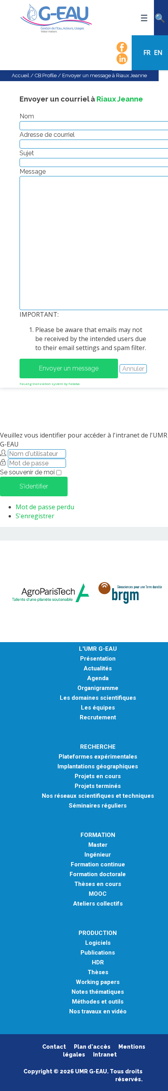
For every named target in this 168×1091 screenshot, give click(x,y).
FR (147, 52)
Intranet (105, 1054)
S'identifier (34, 486)
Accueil (20, 75)
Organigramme (97, 688)
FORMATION (97, 835)
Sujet (27, 153)
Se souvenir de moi (27, 472)
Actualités (98, 669)
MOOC (98, 894)
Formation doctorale (98, 874)
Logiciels (98, 943)
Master (97, 845)
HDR (98, 963)
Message (33, 171)
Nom (27, 116)
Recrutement (98, 718)
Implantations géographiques (97, 767)
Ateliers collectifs (98, 904)
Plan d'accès (92, 1047)
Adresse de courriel (47, 134)
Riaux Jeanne (120, 98)
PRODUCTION (98, 933)
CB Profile (46, 75)
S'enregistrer (35, 516)
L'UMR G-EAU (98, 649)
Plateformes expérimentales (98, 757)
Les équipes (98, 708)
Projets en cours (98, 776)
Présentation (98, 659)
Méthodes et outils (97, 1002)
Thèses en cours (97, 884)
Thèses (98, 972)
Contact (54, 1047)
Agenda (98, 678)
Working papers (98, 982)
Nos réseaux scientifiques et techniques (98, 796)
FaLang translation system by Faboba (50, 383)
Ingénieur (97, 855)
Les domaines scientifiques (98, 698)
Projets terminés (98, 786)
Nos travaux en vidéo (98, 1012)
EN (158, 52)
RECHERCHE (98, 747)
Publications (97, 953)
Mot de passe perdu (45, 507)
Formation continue (98, 865)
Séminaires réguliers (98, 806)
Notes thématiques (97, 992)
